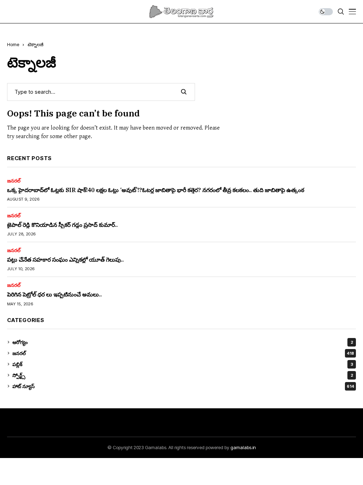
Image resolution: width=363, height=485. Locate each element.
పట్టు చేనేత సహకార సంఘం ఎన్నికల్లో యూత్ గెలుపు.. (65, 259)
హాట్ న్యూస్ (183, 386)
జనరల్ (14, 181)
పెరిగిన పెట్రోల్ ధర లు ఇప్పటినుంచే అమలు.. (54, 294)
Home (13, 44)
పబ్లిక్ (182, 364)
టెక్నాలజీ (36, 44)
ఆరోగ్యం (182, 342)
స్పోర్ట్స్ (182, 375)
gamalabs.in (243, 447)
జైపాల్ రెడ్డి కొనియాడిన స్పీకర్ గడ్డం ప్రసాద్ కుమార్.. (62, 224)
